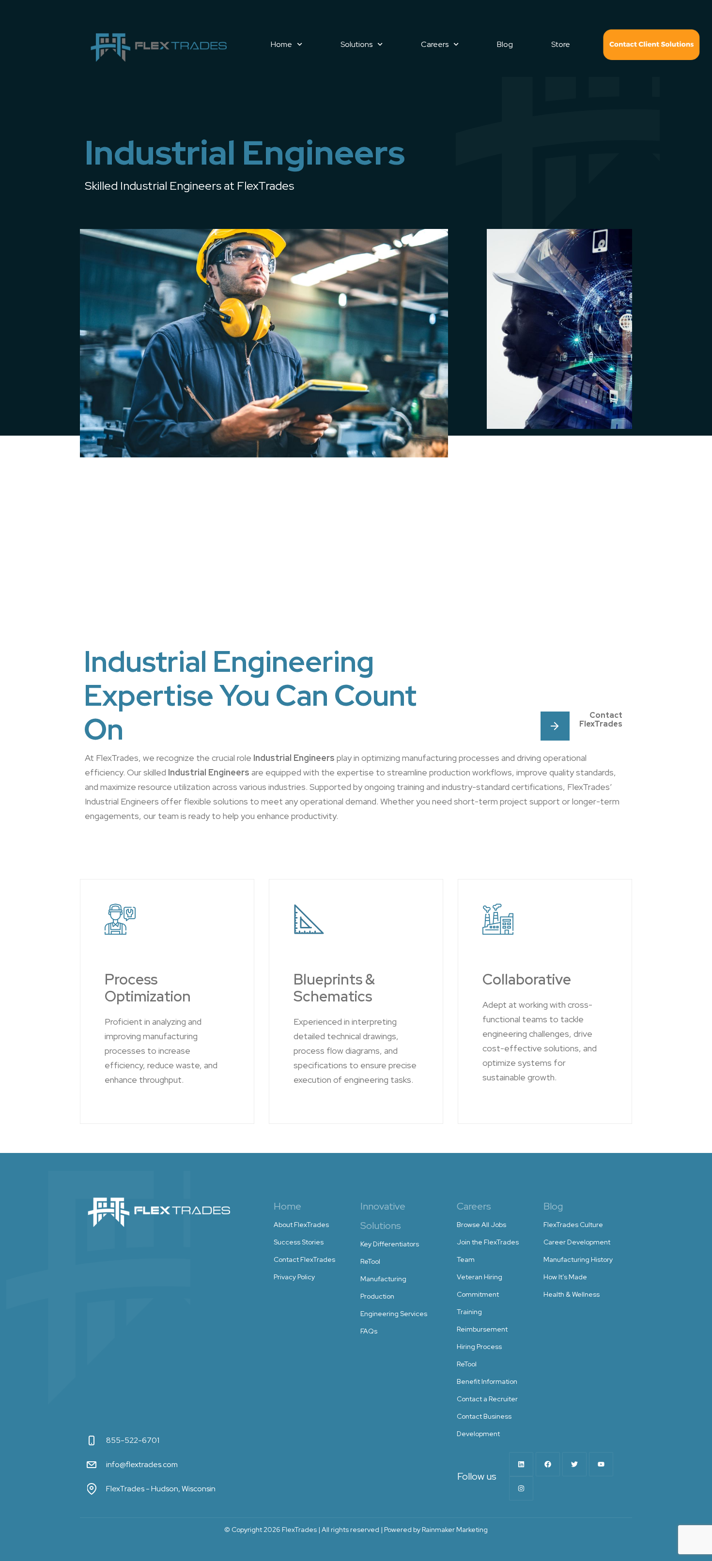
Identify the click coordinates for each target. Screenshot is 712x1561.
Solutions (356, 44)
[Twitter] (574, 1464)
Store (560, 44)
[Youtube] (601, 1464)
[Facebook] (548, 1464)
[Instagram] (521, 1488)
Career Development (576, 1242)
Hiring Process (479, 1346)
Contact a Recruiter (487, 1398)
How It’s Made (565, 1277)
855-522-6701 (132, 1440)
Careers (435, 44)
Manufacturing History (578, 1259)
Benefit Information (487, 1381)
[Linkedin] (521, 1464)
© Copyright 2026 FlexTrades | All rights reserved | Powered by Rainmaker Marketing (356, 1529)
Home (281, 44)
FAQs (368, 1331)
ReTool (370, 1261)
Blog (505, 44)
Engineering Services (393, 1313)
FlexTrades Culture (573, 1224)
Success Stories (299, 1242)
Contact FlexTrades (651, 44)
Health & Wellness (571, 1294)
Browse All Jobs (481, 1224)
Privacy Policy (294, 1277)
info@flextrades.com (142, 1464)
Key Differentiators (389, 1244)
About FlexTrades (301, 1224)
